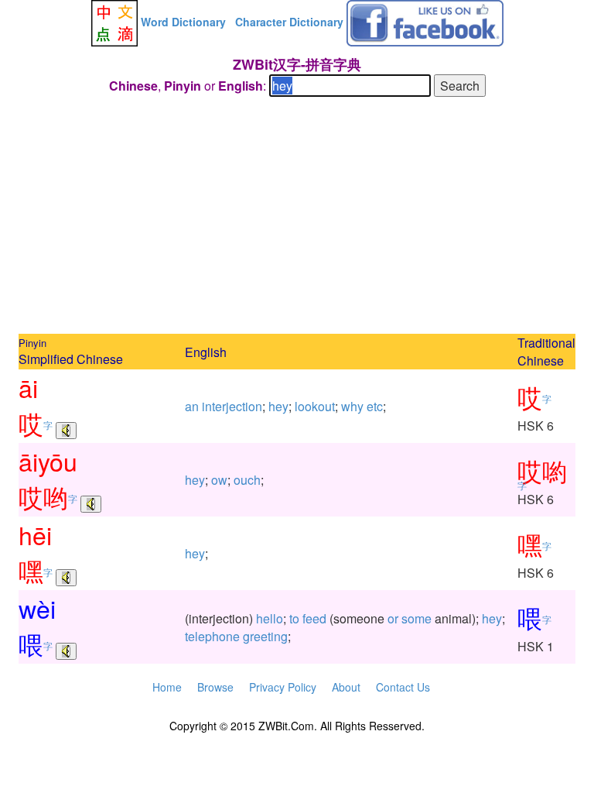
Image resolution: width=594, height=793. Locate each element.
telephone (212, 636)
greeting (265, 636)
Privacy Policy (282, 687)
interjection (232, 406)
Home (167, 687)
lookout (315, 406)
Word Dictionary (183, 21)
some (416, 618)
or (392, 618)
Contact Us (403, 687)
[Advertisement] (297, 217)
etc (375, 406)
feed (314, 618)
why (352, 406)
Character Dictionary (289, 21)
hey (278, 406)
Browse (215, 687)
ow (219, 480)
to (294, 618)
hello (269, 618)
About (346, 687)
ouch (247, 480)
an (192, 406)
